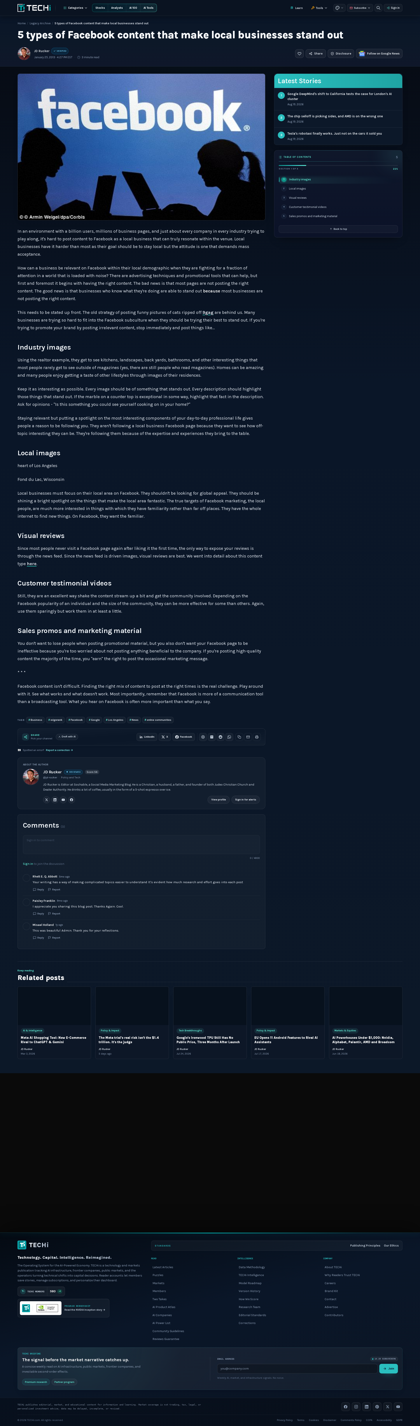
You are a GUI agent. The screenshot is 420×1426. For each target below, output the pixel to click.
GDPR (399, 1419)
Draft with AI (69, 736)
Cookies (314, 1419)
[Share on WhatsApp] (229, 737)
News (134, 720)
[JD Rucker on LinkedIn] (54, 799)
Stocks (100, 7)
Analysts (117, 7)
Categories (75, 7)
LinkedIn (149, 736)
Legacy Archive (40, 23)
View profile (218, 799)
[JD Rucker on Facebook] (71, 799)
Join (391, 1368)
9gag (208, 312)
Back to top (340, 228)
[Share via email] (248, 737)
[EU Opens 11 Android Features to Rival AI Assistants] (287, 1006)
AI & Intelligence (32, 1030)
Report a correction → (59, 750)
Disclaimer (329, 1419)
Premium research (36, 1381)
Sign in (395, 7)
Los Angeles (114, 720)
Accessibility (384, 1419)
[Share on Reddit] (220, 737)
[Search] (378, 8)
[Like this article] (299, 53)
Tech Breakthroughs (190, 1030)
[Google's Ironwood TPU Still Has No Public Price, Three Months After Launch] (210, 1006)
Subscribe (360, 7)
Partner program (64, 1381)
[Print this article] (257, 737)
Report (56, 889)
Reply (40, 889)
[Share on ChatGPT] (203, 737)
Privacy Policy (285, 1419)
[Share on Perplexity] (212, 737)
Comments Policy (351, 1419)
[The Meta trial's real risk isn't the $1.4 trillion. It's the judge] (132, 1006)
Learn (299, 8)
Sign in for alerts (245, 799)
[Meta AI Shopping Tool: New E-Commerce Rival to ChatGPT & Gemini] (54, 1006)
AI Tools (149, 7)
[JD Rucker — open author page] (24, 53)
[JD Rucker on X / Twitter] (46, 799)
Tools (319, 8)
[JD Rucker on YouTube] (63, 799)
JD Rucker (41, 51)
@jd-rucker (50, 777)
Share (318, 53)
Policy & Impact (110, 1030)
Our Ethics (391, 1245)
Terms (300, 1419)
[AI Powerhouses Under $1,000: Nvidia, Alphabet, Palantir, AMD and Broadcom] (365, 1006)
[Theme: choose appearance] (339, 8)
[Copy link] (239, 737)
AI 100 (133, 7)
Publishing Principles (365, 1245)
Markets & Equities (345, 1030)
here (32, 563)
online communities (158, 720)
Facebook (75, 720)
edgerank (55, 720)
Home (22, 23)
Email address (225, 1358)
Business (35, 720)
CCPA (369, 1419)
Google (94, 720)
